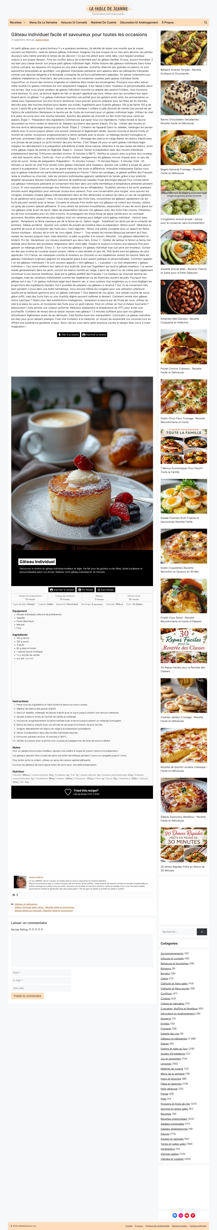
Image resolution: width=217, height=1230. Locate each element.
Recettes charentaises (174, 1118)
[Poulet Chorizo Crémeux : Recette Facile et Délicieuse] (184, 346)
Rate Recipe (107, 589)
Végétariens (168, 1148)
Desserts (166, 1018)
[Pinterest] (14, 895)
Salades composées (172, 1123)
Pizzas (164, 1093)
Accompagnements (172, 953)
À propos (168, 22)
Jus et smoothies (171, 1058)
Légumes (166, 1063)
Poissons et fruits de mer (175, 1103)
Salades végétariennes (174, 1128)
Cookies (165, 998)
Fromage (166, 1028)
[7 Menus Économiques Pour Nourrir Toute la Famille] (184, 446)
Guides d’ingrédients (173, 1053)
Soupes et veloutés (172, 1138)
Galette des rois (170, 1033)
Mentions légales (179, 1226)
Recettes (16, 22)
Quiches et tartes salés (174, 1108)
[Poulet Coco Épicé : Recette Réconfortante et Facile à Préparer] (184, 596)
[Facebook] (17, 895)
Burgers (165, 973)
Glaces (165, 1043)
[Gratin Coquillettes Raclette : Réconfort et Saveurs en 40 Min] (184, 546)
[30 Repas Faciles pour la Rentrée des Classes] (184, 645)
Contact (129, 1226)
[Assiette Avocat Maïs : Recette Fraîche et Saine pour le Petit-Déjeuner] (184, 247)
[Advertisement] (82, 356)
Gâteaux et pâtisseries (26, 904)
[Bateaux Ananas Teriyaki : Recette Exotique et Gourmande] (184, 48)
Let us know (80, 794)
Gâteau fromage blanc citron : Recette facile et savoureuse (44, 907)
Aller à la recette (70, 334)
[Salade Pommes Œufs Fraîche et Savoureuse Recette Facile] (184, 496)
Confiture (166, 993)
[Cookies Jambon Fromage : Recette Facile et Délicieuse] (184, 695)
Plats (163, 1098)
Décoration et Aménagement (139, 22)
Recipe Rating (19, 929)
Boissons (166, 968)
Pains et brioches (171, 1078)
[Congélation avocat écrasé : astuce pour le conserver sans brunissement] (184, 197)
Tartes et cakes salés (173, 1143)
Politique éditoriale (198, 1226)
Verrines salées (170, 1153)
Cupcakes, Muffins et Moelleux (179, 1008)
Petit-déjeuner (169, 1088)
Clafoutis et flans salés (174, 983)
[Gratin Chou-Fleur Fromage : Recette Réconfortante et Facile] (184, 396)
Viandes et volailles (172, 1158)
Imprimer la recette (95, 334)
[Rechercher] (202, 931)
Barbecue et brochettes (175, 963)
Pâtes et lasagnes (171, 1083)
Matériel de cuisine (103, 22)
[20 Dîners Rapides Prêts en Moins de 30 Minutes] (184, 845)
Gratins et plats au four (174, 1048)
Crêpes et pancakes (172, 1003)
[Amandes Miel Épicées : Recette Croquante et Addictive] (184, 297)
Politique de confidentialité (157, 1226)
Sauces (165, 1133)
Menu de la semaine (43, 22)
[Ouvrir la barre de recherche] (205, 22)
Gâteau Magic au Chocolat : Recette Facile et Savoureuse (44, 910)
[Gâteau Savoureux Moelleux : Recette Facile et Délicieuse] (184, 795)
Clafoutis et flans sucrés (175, 988)
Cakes (164, 978)
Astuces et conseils (74, 22)
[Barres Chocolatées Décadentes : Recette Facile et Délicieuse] (184, 97)
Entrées (165, 1023)
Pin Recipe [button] (87, 589)
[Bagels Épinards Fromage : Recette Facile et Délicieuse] (184, 147)
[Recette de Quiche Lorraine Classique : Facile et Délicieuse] (184, 745)
